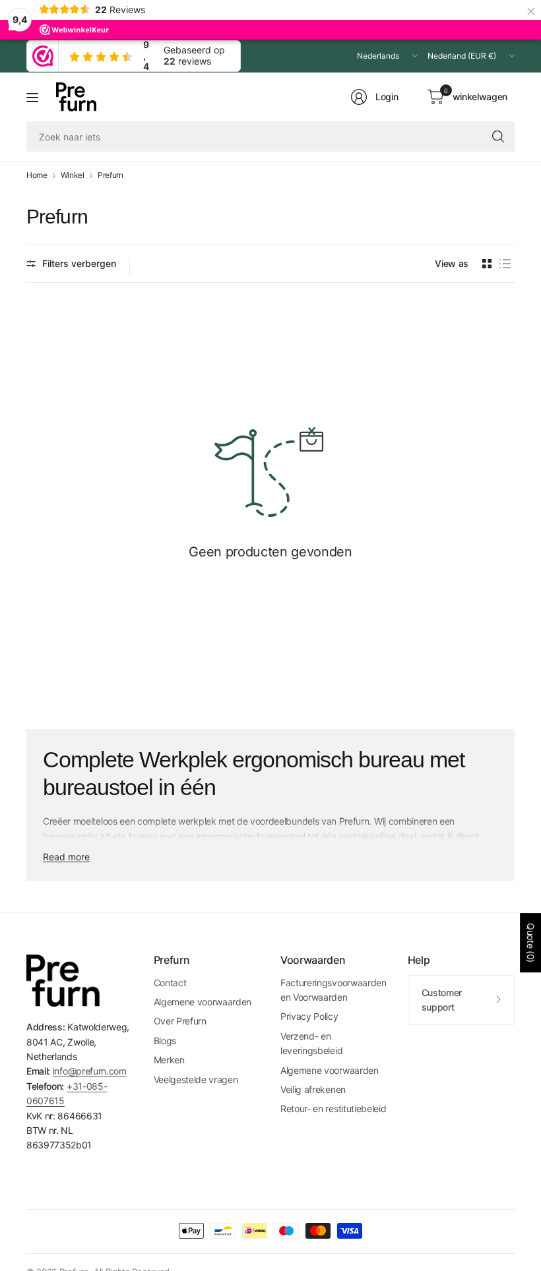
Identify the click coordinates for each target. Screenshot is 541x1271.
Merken (169, 1059)
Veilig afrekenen (313, 1089)
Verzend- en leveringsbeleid (311, 1043)
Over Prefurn (180, 1020)
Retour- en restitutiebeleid (333, 1108)
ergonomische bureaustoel (250, 836)
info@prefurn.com (90, 1071)
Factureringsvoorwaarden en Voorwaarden (333, 990)
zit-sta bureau (129, 836)
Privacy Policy (309, 1016)
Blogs (165, 1040)
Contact (170, 982)
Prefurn (110, 175)
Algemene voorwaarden (203, 1001)
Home (37, 175)
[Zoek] (498, 136)
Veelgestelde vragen (196, 1079)
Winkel (72, 175)
